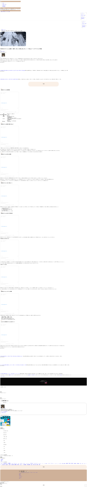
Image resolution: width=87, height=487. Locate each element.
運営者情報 (3, 6)
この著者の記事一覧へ (3, 412)
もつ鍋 (12, 463)
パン (42, 463)
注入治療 (3, 464)
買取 (37, 464)
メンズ (49, 463)
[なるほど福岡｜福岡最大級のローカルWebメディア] (8, 18)
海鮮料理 (7, 464)
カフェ (21, 463)
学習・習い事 (71, 463)
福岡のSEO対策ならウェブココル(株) (5, 11)
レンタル (60, 463)
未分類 (84, 463)
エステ (18, 463)
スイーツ (36, 463)
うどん (2, 463)
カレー (24, 463)
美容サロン (21, 464)
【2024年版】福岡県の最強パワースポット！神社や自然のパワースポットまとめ (10, 373)
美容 (18, 464)
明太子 (82, 463)
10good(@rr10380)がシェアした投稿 (9, 343)
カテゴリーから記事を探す (3, 455)
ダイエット (39, 463)
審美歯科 (78, 463)
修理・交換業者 (63, 463)
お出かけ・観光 (2, 51)
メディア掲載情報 (45, 463)
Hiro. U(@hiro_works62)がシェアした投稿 (9, 313)
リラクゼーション (56, 463)
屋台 (80, 463)
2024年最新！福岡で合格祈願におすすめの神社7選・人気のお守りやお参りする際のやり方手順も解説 (12, 70)
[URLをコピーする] (0, 391)
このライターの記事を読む (4, 411)
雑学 (39, 464)
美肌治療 (28, 464)
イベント (15, 463)
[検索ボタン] (81, 19)
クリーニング (27, 463)
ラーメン (52, 463)
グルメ (31, 463)
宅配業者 (75, 463)
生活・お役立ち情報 (12, 464)
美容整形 (24, 464)
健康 (67, 463)
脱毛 (31, 464)
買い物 (34, 464)
